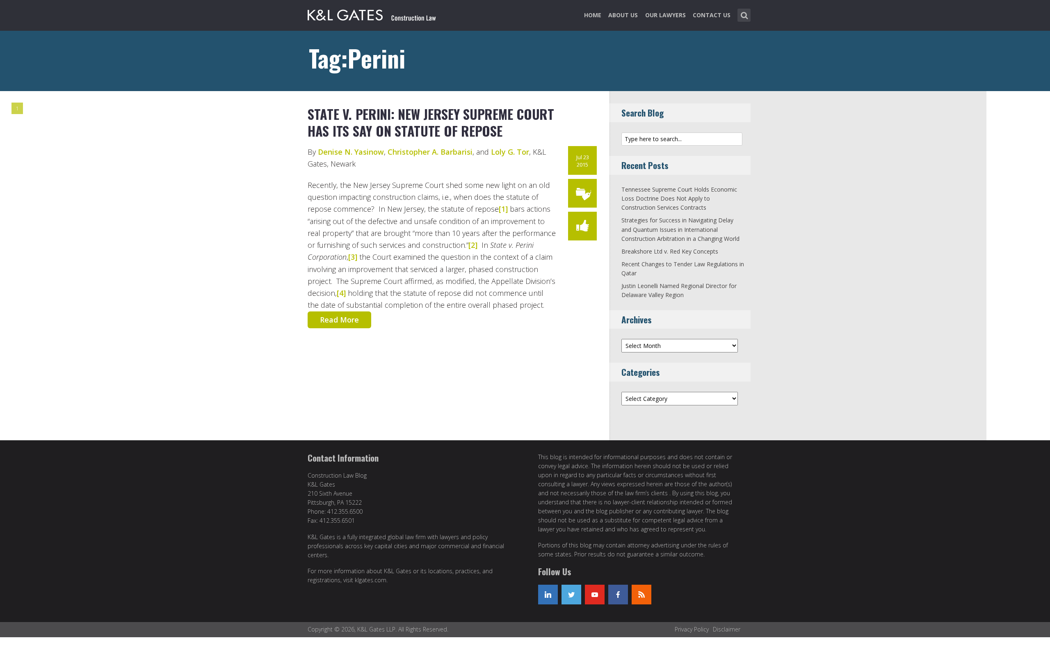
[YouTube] (595, 594)
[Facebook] (618, 594)
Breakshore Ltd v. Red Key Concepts (669, 251)
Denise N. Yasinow (351, 152)
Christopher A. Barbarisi (430, 152)
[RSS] (641, 594)
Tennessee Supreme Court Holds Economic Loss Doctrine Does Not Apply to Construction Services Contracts (679, 198)
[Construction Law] (373, 13)
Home (592, 15)
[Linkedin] (548, 594)
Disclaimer (726, 629)
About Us (623, 15)
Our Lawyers (665, 15)
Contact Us (711, 15)
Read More (339, 320)
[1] (503, 209)
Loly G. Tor (510, 152)
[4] (341, 293)
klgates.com (370, 580)
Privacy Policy (692, 629)
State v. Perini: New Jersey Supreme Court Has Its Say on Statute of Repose (431, 122)
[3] (352, 257)
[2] (472, 245)
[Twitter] (571, 594)
